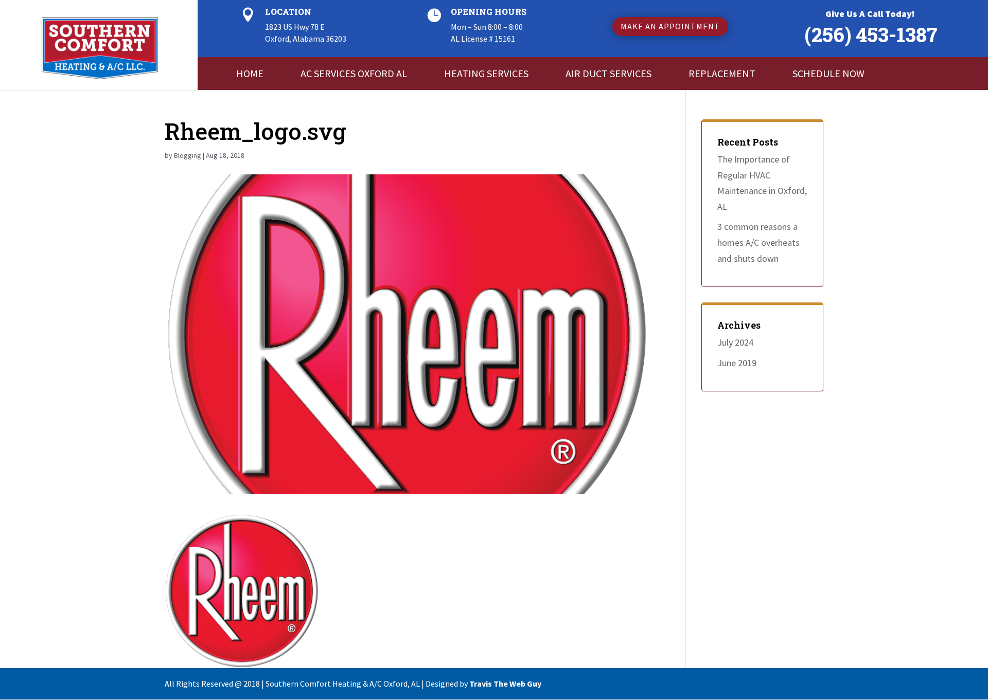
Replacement (722, 73)
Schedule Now (828, 73)
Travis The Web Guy (505, 683)
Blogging (187, 155)
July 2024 (735, 342)
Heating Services (486, 73)
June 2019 (736, 363)
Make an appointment (670, 26)
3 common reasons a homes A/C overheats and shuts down (758, 242)
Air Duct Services (608, 73)
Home (249, 73)
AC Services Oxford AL (354, 73)
